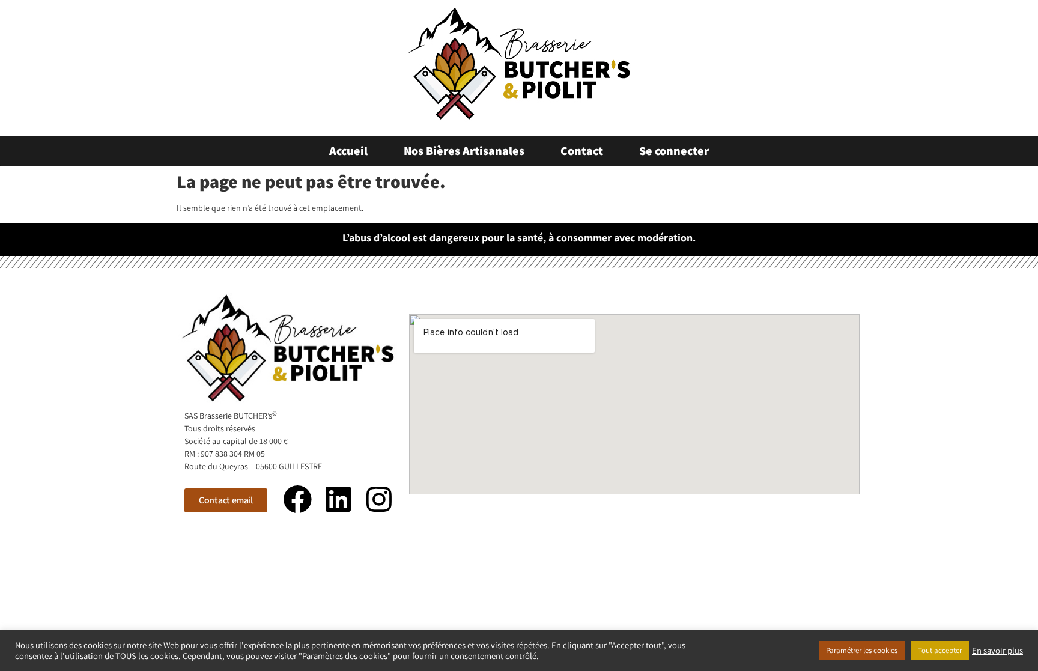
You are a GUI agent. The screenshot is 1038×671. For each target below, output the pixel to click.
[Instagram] (379, 499)
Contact (581, 151)
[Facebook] (298, 499)
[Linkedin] (338, 499)
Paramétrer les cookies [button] (861, 650)
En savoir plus (997, 650)
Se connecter (674, 151)
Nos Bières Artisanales (464, 151)
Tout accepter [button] (940, 650)
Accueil (348, 151)
